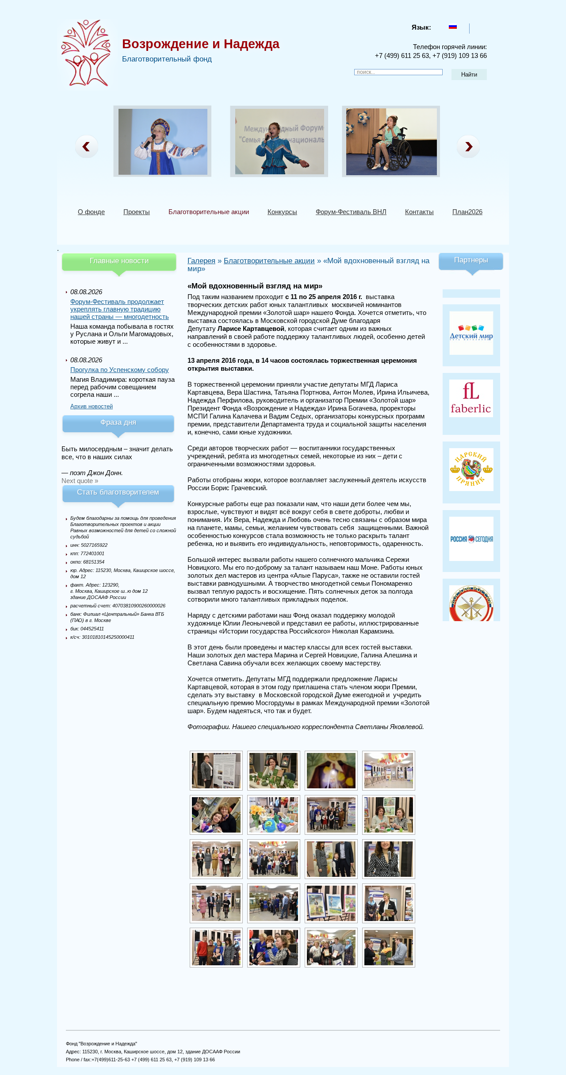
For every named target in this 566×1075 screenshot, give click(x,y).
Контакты (419, 211)
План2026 (467, 211)
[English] (477, 26)
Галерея (201, 261)
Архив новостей (91, 406)
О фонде (91, 211)
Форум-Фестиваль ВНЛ (351, 211)
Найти (469, 74)
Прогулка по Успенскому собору (119, 369)
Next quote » (79, 480)
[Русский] (453, 26)
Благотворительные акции (208, 211)
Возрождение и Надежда (200, 44)
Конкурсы (282, 211)
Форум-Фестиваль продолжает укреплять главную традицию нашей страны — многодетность (119, 309)
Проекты (136, 211)
